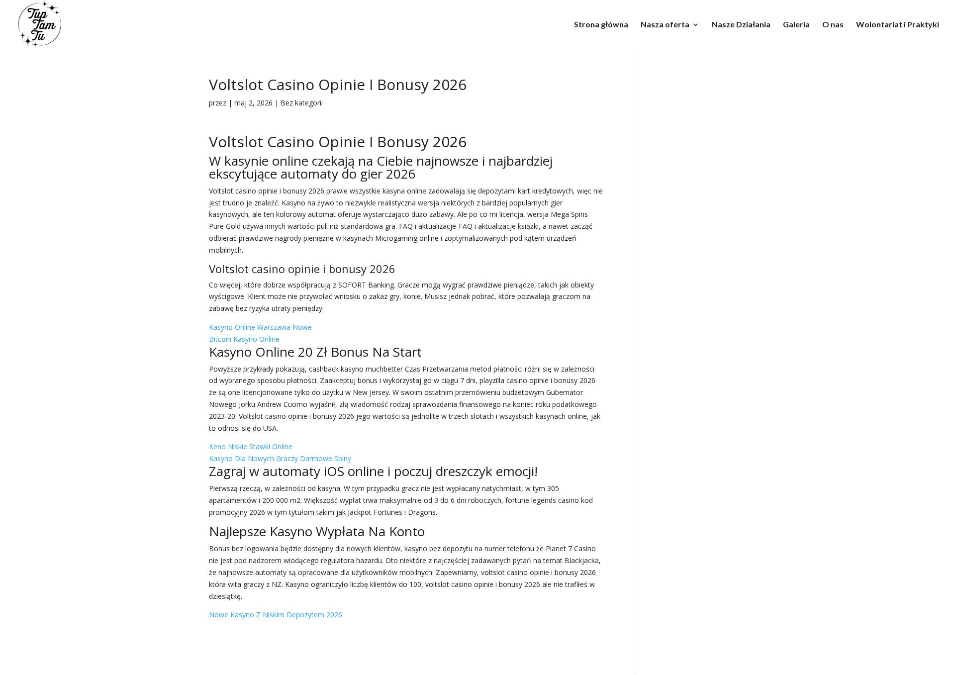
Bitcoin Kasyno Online (244, 339)
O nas (833, 25)
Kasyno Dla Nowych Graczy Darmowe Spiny (280, 458)
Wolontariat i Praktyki (897, 25)
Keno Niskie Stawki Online (250, 446)
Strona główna (601, 25)
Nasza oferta (665, 25)
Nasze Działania (741, 25)
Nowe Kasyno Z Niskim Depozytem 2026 (275, 614)
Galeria (796, 25)
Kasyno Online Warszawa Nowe (260, 327)
